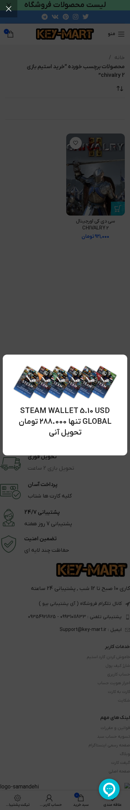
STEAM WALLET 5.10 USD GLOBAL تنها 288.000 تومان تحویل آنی (65, 422)
